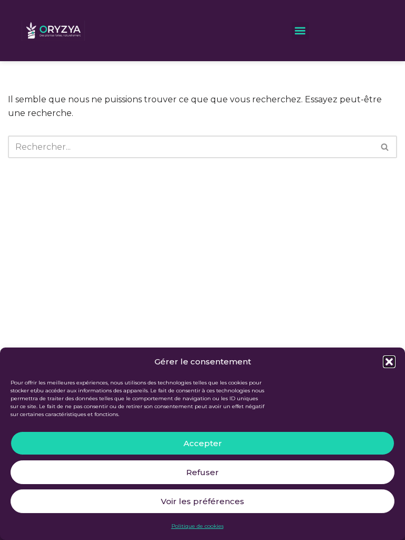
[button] (389, 361)
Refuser (202, 472)
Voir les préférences (202, 501)
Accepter (203, 443)
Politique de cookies (197, 526)
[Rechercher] (385, 147)
